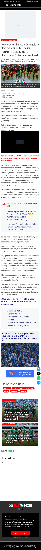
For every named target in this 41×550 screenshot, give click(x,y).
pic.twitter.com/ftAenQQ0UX (19, 219)
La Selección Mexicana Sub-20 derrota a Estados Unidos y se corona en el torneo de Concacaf (20, 439)
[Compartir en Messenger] (39, 383)
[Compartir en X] (39, 373)
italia (6, 391)
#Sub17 (10, 203)
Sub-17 (23, 391)
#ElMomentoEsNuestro (16, 217)
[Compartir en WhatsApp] (39, 378)
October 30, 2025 (15, 229)
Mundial (14, 391)
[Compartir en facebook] (39, 369)
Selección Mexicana (9, 400)
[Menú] (38, 4)
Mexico (7, 388)
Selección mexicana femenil (23, 388)
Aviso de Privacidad (20, 537)
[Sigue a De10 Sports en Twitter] (21, 509)
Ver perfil (9, 97)
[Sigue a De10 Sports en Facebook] (19, 509)
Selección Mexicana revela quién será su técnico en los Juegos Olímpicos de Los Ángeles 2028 (19, 415)
